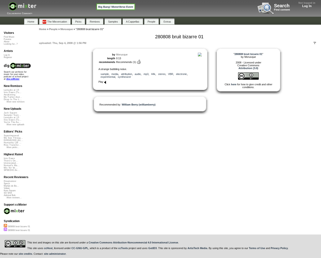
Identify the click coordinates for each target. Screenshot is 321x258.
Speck (7, 183)
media (114, 74)
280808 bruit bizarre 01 (18, 226)
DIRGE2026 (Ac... (13, 140)
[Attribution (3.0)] (248, 78)
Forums (7, 39)
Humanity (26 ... (12, 142)
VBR (170, 74)
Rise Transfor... (12, 145)
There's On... (11, 161)
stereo (161, 74)
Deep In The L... (13, 99)
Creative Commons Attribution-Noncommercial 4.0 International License (133, 242)
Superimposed (11, 135)
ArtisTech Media (197, 248)
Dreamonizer (10, 181)
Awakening (9, 95)
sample (105, 74)
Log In (307, 6)
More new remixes (16, 102)
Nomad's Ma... (12, 165)
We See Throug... (13, 138)
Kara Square (10, 190)
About (6, 41)
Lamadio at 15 (11, 90)
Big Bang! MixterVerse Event (115, 6)
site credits (25, 253)
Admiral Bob (10, 195)
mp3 (146, 74)
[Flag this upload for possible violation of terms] (314, 43)
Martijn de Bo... (11, 186)
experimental (108, 76)
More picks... (13, 147)
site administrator (55, 253)
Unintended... (11, 163)
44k (153, 74)
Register (8, 57)
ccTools (123, 248)
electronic (181, 74)
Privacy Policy (279, 248)
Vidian (7, 188)
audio (138, 74)
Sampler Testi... (12, 115)
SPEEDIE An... (12, 170)
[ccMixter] (22, 9)
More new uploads (15, 124)
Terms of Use (257, 248)
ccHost (48, 248)
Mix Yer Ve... (11, 168)
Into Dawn (9, 158)
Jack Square (10, 113)
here (233, 84)
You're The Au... (12, 122)
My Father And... (13, 97)
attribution (126, 74)
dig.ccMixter (13, 79)
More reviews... (14, 197)
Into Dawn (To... (12, 92)
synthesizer (124, 76)
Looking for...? (11, 44)
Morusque (122, 54)
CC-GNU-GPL (79, 248)
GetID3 (152, 248)
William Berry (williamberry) (139, 104)
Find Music (9, 37)
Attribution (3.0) (248, 68)
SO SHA (8, 193)
